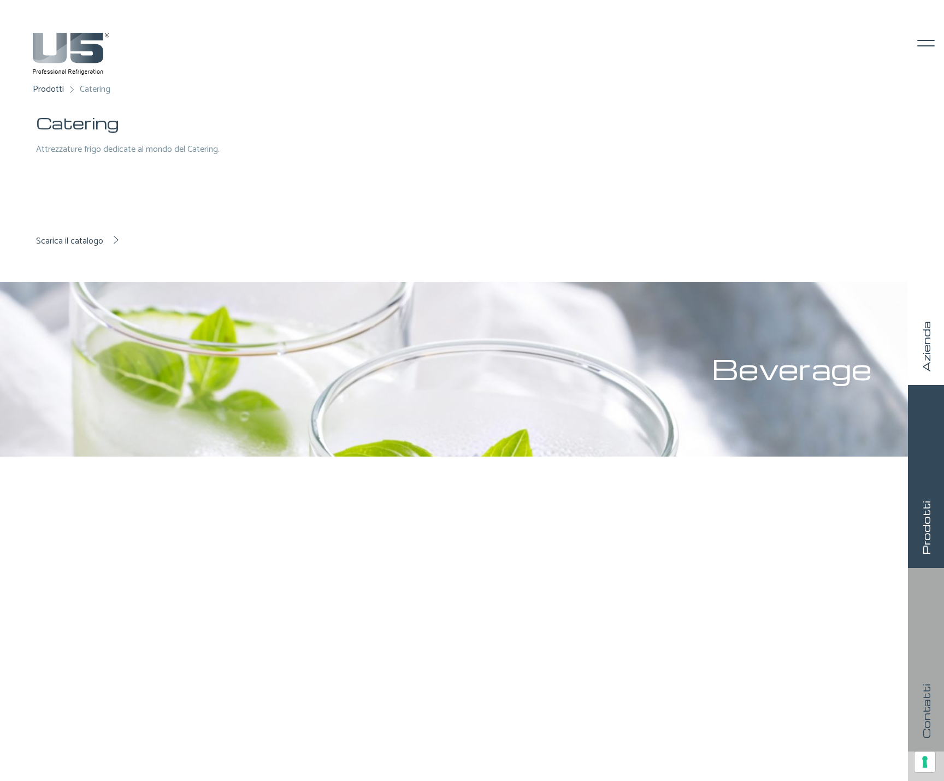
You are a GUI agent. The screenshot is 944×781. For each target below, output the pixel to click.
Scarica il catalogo (70, 241)
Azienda (926, 346)
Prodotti (926, 528)
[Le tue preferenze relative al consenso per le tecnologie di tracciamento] (924, 762)
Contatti (926, 711)
